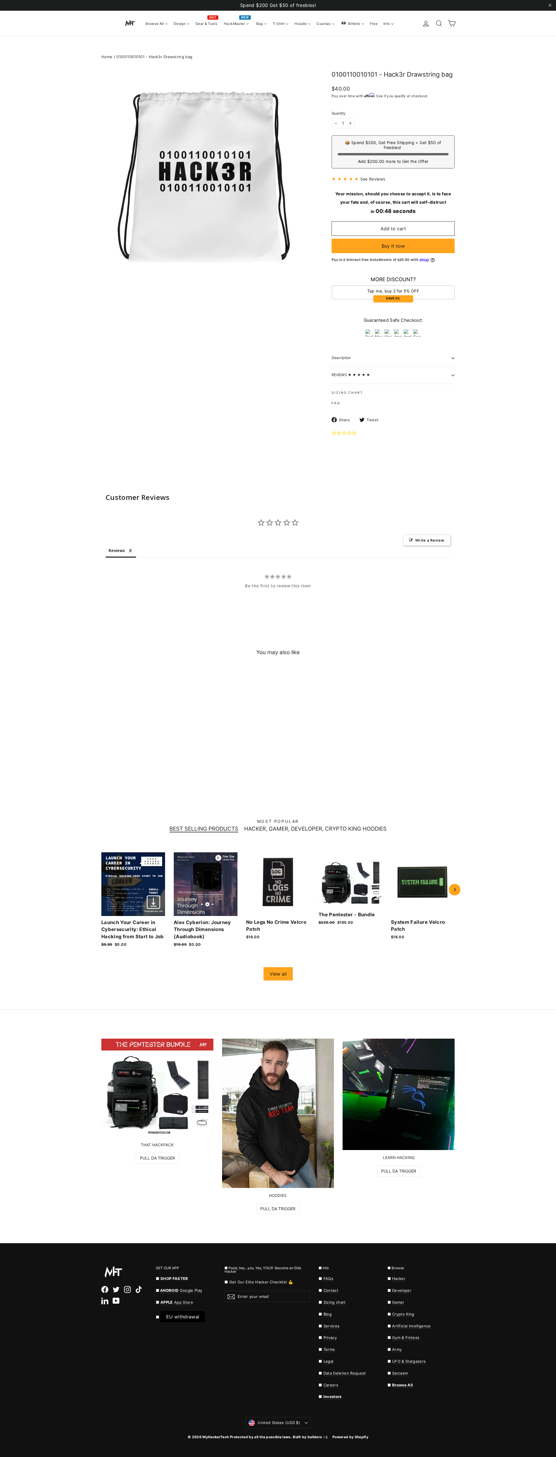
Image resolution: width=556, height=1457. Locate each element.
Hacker (398, 1278)
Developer (401, 1290)
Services (331, 1326)
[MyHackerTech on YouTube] (116, 1300)
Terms (329, 1349)
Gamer (398, 1302)
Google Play (191, 1290)
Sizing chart (334, 1302)
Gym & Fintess (405, 1337)
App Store (176, 1302)
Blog (327, 1314)
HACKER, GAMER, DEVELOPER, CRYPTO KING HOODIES (315, 829)
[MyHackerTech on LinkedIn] (104, 1300)
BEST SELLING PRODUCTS (203, 829)
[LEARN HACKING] (399, 1094)
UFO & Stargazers (409, 1361)
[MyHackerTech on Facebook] (104, 1289)
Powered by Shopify (350, 1437)
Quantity (338, 113)
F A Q (335, 403)
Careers (330, 1385)
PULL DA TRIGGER (157, 1158)
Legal (328, 1361)
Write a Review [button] (429, 540)
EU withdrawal (182, 1317)
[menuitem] (157, 23)
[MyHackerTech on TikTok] (138, 1289)
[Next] (454, 889)
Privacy (330, 1337)
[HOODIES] (278, 1113)
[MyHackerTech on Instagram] (127, 1289)
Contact (330, 1290)
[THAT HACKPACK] (157, 1088)
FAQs (328, 1278)
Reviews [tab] (117, 550)
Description (341, 358)
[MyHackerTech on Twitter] (116, 1289)
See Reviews (372, 178)
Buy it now (393, 246)
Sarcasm (400, 1373)
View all (278, 974)
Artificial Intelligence (411, 1326)
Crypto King (403, 1314)
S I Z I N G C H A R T (347, 393)
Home (106, 56)
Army (397, 1349)
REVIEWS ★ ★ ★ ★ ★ (351, 375)
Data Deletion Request (344, 1373)
